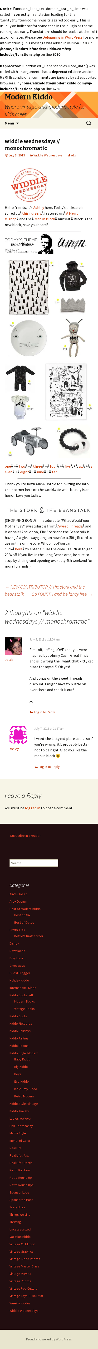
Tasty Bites (17, 1207)
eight (24, 472)
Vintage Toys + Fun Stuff (26, 1296)
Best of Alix (22, 915)
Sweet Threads (70, 526)
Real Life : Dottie (21, 1163)
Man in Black (44, 219)
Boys (17, 1074)
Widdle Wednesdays (48, 155)
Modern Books (24, 1001)
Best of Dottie (24, 922)
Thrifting (15, 1222)
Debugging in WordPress (63, 37)
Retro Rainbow (20, 1170)
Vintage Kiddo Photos (25, 1259)
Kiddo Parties (19, 1038)
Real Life (16, 1148)
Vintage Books (24, 1009)
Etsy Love (16, 958)
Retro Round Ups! (22, 1185)
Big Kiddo (21, 1067)
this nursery (31, 213)
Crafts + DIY (17, 930)
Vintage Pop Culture (24, 1288)
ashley (14, 749)
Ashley (38, 207)
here (18, 549)
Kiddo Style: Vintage (24, 1103)
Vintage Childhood (22, 1244)
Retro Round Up (21, 1177)
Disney (14, 943)
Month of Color (20, 1140)
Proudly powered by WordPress (49, 1339)
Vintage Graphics (22, 1251)
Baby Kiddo (22, 1059)
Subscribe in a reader (25, 835)
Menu (9, 123)
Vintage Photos (20, 1281)
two (22, 466)
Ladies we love (20, 1118)
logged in (32, 808)
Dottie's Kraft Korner (28, 936)
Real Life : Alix (19, 1155)
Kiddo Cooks (19, 1016)
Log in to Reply (44, 712)
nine (40, 472)
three (37, 466)
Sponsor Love (19, 1192)
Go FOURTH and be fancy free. (62, 594)
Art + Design (18, 901)
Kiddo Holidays (20, 1031)
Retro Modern (24, 1096)
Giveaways (17, 965)
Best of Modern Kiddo (25, 909)
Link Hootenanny (21, 1126)
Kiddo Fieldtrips (21, 1023)
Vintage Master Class (24, 1266)
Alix (73, 155)
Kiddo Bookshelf (21, 995)
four (53, 466)
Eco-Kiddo (21, 1081)
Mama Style (18, 1133)
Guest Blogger (20, 973)
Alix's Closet (18, 894)
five (68, 466)
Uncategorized (20, 1229)
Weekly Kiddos (20, 1303)
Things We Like (20, 1214)
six (80, 466)
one (8, 466)
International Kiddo (23, 988)
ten (55, 472)
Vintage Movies (20, 1273)
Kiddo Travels (19, 1111)
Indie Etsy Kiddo (25, 1089)
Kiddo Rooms (19, 1046)
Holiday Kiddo (19, 980)
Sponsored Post (21, 1200)
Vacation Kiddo (20, 1237)
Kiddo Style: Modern (24, 1053)
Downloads (17, 951)
